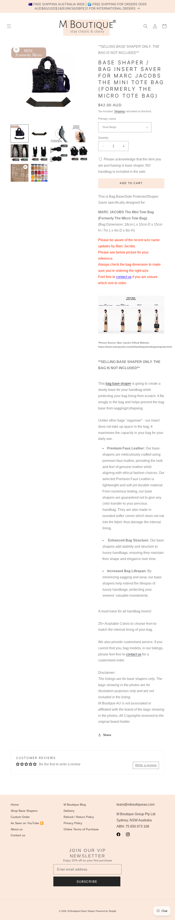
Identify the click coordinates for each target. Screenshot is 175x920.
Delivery (69, 810)
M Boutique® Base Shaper (81, 911)
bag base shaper (118, 383)
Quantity (103, 137)
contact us (123, 277)
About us (17, 829)
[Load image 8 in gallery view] (79, 153)
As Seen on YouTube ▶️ (27, 823)
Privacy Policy (73, 823)
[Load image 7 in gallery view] (59, 153)
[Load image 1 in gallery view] (19, 133)
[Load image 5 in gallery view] (19, 153)
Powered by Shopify (106, 911)
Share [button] (107, 735)
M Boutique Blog (75, 804)
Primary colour (107, 118)
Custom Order (20, 817)
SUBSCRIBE (87, 881)
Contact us (18, 835)
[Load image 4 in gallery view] (79, 133)
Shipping (119, 111)
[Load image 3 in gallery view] (59, 133)
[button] (9, 26)
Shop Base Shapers (24, 810)
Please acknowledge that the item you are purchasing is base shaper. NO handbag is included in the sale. (129, 165)
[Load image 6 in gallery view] (39, 153)
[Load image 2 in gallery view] (39, 133)
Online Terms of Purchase (81, 829)
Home (15, 804)
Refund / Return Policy (79, 817)
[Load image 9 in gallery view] (39, 173)
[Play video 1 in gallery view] (19, 173)
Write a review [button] (146, 765)
